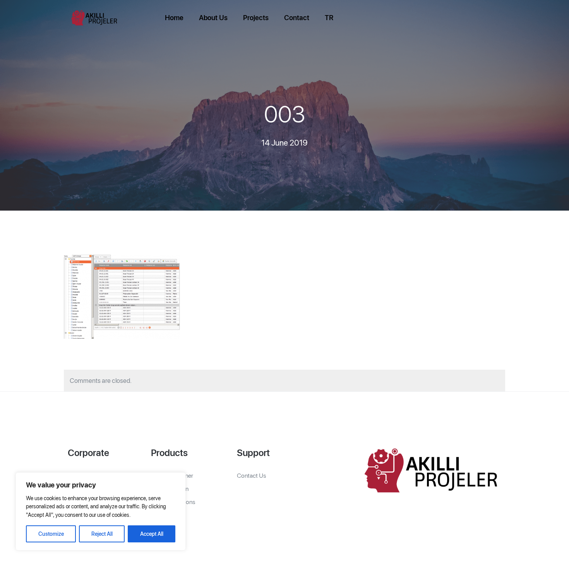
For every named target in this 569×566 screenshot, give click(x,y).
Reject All (102, 534)
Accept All (151, 534)
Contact (296, 18)
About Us (213, 18)
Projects (256, 18)
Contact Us (251, 475)
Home (174, 18)
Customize (51, 534)
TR (329, 18)
